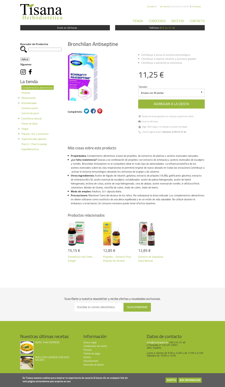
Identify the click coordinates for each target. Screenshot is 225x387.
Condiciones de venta (95, 346)
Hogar (24, 129)
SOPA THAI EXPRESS (47, 342)
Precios (88, 350)
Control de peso (30, 113)
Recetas (177, 20)
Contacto (197, 20)
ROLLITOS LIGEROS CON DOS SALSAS (52, 358)
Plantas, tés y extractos (35, 134)
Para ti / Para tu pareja (34, 144)
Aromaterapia (29, 103)
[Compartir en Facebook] (93, 111)
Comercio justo (29, 108)
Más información (190, 380)
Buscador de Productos (34, 44)
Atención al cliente (94, 365)
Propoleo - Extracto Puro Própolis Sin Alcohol (117, 259)
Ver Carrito (165, 6)
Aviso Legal (90, 342)
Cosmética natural (31, 118)
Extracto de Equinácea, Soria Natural (151, 259)
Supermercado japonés (33, 139)
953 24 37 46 (167, 28)
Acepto (171, 380)
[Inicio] (41, 11)
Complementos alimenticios (37, 88)
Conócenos (157, 20)
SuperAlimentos (30, 149)
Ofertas (25, 93)
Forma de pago (92, 353)
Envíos (87, 357)
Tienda (137, 20)
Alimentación (28, 98)
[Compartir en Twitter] (86, 111)
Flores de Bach (29, 124)
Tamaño (142, 87)
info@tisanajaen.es (157, 342)
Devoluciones (91, 361)
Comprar (197, 6)
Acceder (151, 6)
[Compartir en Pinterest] (99, 111)
